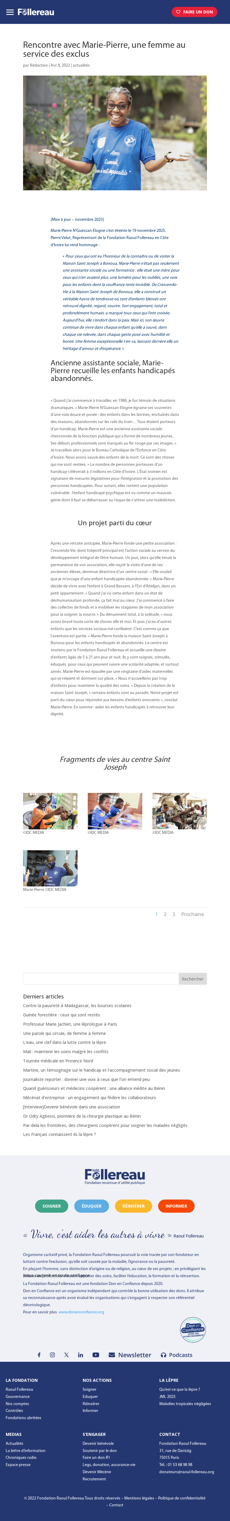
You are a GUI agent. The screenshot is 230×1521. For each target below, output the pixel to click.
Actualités (14, 1444)
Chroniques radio (21, 1458)
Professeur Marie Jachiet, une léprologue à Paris (70, 1024)
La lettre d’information (26, 1451)
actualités (81, 65)
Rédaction (39, 65)
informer (176, 1206)
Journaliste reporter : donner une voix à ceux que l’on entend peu (86, 1079)
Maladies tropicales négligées (185, 1404)
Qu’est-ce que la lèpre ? (179, 1389)
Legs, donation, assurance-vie (109, 1465)
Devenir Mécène (97, 1472)
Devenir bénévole (98, 1444)
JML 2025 (167, 1397)
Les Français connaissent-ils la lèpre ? (59, 1134)
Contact (116, 1505)
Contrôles (14, 1411)
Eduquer (90, 1397)
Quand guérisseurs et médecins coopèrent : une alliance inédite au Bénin (94, 1088)
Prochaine (192, 914)
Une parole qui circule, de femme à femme (64, 1033)
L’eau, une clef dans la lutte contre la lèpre (64, 1042)
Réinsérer (91, 1404)
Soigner (52, 1206)
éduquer (92, 1206)
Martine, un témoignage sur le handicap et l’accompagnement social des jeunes (101, 1070)
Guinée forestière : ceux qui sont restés (61, 1015)
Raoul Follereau (19, 1389)
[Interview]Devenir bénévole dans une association (71, 1107)
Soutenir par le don (100, 1451)
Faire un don (198, 12)
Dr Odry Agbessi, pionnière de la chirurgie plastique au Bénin (82, 1116)
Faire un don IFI (96, 1458)
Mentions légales (139, 1498)
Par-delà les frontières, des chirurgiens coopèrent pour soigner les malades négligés (105, 1125)
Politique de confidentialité (181, 1498)
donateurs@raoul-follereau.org (186, 1472)
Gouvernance (18, 1397)
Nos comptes (17, 1404)
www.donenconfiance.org (81, 1312)
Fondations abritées (23, 1418)
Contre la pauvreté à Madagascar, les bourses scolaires (77, 1005)
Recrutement (94, 1479)
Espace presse (18, 1465)
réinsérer (133, 1206)
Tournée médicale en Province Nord (58, 1061)
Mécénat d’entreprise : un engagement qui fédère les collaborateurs (89, 1097)
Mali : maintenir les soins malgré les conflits (65, 1051)
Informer (90, 1411)
